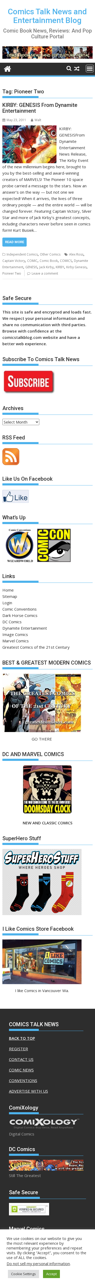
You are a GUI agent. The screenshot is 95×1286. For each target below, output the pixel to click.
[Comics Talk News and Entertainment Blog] (8, 68)
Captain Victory (13, 260)
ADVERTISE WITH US (28, 1091)
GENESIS (31, 267)
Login (7, 602)
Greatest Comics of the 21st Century (36, 647)
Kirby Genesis (76, 267)
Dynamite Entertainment (24, 628)
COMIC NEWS (21, 1070)
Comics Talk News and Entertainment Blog (47, 16)
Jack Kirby (46, 267)
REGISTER (18, 1048)
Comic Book (49, 260)
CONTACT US (21, 1059)
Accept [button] (51, 1273)
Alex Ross (76, 254)
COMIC (32, 260)
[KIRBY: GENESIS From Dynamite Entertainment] (29, 128)
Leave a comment (45, 273)
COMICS (66, 260)
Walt (38, 120)
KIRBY (60, 267)
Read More (14, 242)
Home (8, 590)
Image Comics (15, 634)
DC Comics (12, 621)
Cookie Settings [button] (23, 1273)
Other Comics (50, 254)
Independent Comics (22, 254)
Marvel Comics (15, 640)
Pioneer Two (11, 273)
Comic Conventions (19, 609)
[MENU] (90, 68)
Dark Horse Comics (19, 615)
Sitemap (9, 596)
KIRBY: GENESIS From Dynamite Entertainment (39, 108)
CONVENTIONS (23, 1080)
